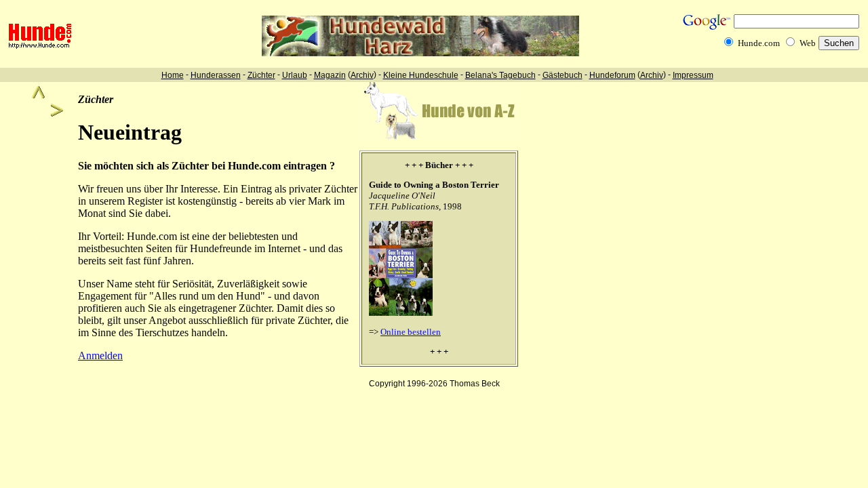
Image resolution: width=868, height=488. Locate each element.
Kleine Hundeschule (420, 75)
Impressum (693, 75)
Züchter (261, 75)
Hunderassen (216, 75)
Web (808, 43)
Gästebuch (562, 75)
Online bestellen (410, 332)
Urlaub (294, 75)
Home (172, 75)
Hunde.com (759, 43)
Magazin (330, 75)
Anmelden (100, 355)
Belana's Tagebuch (500, 75)
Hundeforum (612, 75)
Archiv (362, 75)
